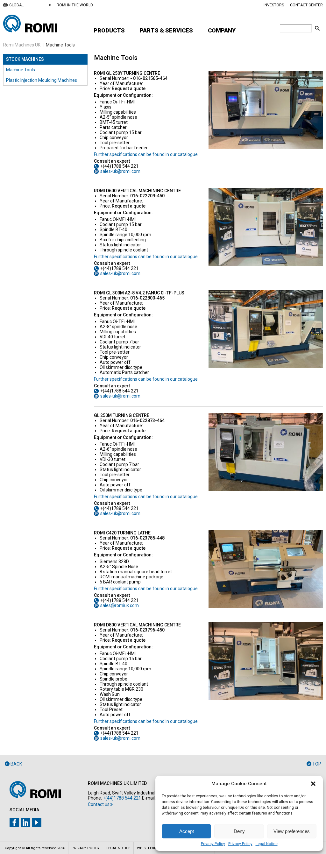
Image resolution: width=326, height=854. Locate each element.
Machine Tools (20, 69)
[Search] (317, 28)
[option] (266, 110)
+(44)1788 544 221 (122, 798)
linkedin (25, 822)
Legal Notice (267, 844)
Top (316, 763)
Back (16, 763)
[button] (313, 783)
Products (109, 30)
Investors (274, 5)
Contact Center (306, 5)
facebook (14, 822)
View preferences (291, 831)
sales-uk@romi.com (120, 171)
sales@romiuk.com (119, 605)
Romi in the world (75, 5)
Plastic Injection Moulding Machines (41, 80)
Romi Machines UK (21, 44)
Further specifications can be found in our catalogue (146, 154)
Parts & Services (166, 30)
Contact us (99, 804)
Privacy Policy (213, 844)
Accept (186, 831)
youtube (36, 822)
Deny (239, 831)
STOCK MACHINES (25, 59)
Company (222, 30)
